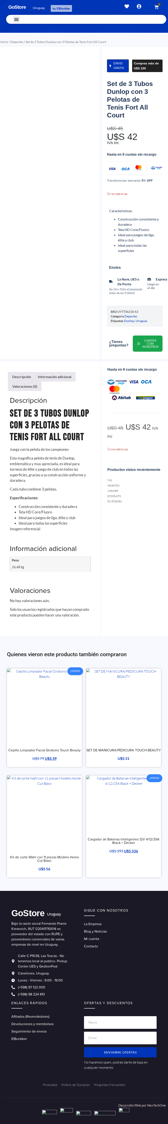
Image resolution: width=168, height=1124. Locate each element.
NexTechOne (156, 1105)
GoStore (17, 7)
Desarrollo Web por (132, 1105)
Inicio (4, 42)
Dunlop (129, 321)
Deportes (16, 42)
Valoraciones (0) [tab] (24, 386)
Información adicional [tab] (54, 377)
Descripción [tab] (21, 377)
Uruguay (141, 321)
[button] (16, 19)
